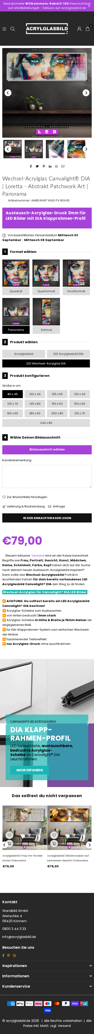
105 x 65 (57, 394)
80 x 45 (13, 394)
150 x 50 (57, 404)
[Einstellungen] (79, 28)
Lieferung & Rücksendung (25, 506)
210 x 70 (79, 413)
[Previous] (8, 92)
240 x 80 (46, 423)
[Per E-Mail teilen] (63, 166)
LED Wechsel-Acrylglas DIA (46, 363)
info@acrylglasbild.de (19, 937)
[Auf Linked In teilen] (50, 166)
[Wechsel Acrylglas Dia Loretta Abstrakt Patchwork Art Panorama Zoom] (76, 149)
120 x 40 (79, 394)
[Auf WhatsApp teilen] (56, 166)
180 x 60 (34, 413)
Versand (37, 555)
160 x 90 (12, 413)
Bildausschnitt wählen (47, 449)
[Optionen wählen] (9, 843)
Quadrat (16, 291)
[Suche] (12, 28)
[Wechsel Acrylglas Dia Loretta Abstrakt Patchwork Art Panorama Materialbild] (55, 149)
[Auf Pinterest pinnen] (44, 166)
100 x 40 (35, 394)
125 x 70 (12, 404)
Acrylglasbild (23, 354)
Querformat (46, 291)
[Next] (86, 92)
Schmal (46, 330)
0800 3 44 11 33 (14, 929)
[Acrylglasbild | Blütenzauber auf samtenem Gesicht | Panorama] (69, 828)
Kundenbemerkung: (17, 460)
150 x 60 (79, 404)
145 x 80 (35, 404)
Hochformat (76, 291)
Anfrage (58, 506)
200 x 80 (57, 413)
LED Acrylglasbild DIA (68, 354)
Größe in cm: (11, 385)
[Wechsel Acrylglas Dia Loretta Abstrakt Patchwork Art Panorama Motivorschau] (34, 149)
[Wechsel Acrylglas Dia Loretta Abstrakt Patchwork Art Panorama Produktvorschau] (12, 149)
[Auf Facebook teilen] (31, 166)
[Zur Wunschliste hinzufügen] (9, 835)
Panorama (16, 330)
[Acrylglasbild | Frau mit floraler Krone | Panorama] (25, 828)
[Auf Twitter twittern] (37, 166)
